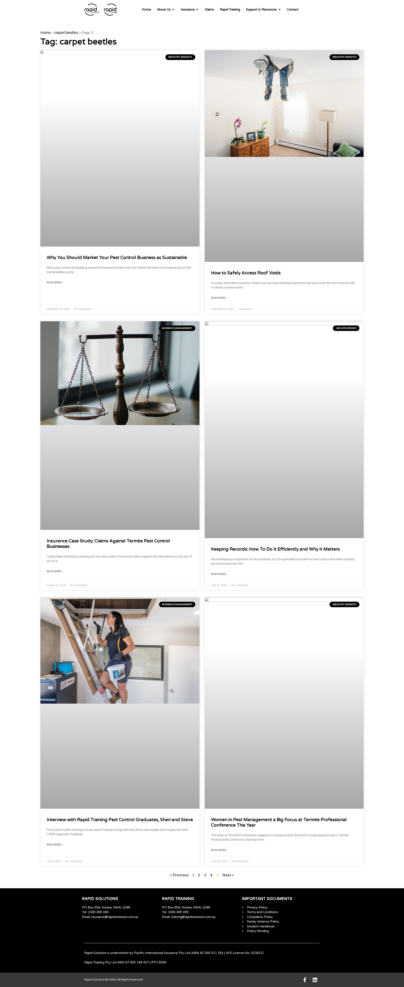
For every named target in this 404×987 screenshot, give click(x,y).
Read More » (55, 282)
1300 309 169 (98, 912)
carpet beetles (66, 32)
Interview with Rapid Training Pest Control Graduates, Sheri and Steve (120, 819)
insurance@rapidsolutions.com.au (114, 917)
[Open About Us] (173, 9)
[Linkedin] (315, 980)
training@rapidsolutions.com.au (193, 917)
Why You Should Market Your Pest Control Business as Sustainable (117, 257)
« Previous (179, 874)
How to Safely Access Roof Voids (246, 273)
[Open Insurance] (197, 9)
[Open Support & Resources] (279, 9)
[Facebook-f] (305, 980)
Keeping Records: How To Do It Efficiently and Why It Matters (275, 549)
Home (45, 32)
